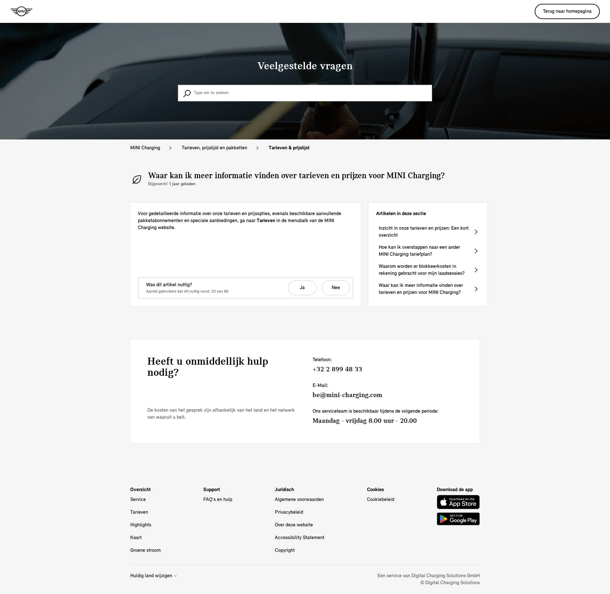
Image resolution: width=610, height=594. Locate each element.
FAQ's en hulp (217, 499)
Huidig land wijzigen (151, 575)
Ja (302, 287)
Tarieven (139, 512)
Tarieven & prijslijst (289, 148)
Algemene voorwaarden (299, 499)
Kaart (136, 537)
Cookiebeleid (380, 499)
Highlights (140, 525)
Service (138, 499)
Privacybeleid (289, 512)
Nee (336, 287)
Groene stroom (145, 550)
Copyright (285, 550)
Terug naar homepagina (567, 11)
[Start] (21, 11)
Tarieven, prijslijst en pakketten (214, 148)
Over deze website (294, 525)
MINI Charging (145, 148)
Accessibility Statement (299, 537)
